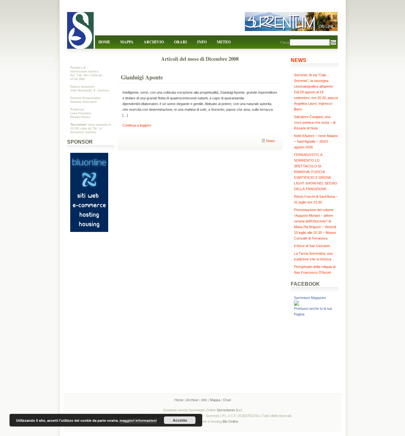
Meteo (224, 42)
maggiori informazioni (138, 420)
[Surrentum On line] (291, 30)
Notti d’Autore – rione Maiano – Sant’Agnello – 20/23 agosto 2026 (316, 141)
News (270, 141)
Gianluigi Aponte (142, 77)
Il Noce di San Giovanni (312, 246)
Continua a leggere (136, 125)
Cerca (284, 42)
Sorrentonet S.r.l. (229, 410)
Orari (180, 42)
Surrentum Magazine (310, 298)
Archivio (154, 42)
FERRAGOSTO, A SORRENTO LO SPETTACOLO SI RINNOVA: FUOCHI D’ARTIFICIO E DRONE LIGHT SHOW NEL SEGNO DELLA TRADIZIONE (315, 172)
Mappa (127, 42)
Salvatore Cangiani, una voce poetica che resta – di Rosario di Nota (314, 122)
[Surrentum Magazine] (296, 304)
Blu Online (230, 421)
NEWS (298, 60)
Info (202, 42)
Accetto (180, 420)
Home (104, 42)
